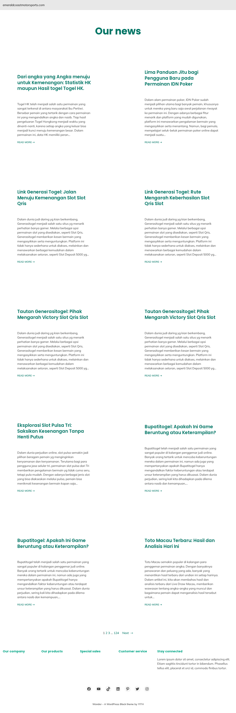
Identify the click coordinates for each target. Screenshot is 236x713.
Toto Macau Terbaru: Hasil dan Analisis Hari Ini (180, 543)
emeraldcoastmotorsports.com (24, 5)
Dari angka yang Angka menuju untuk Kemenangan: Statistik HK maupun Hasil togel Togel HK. (54, 82)
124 (116, 633)
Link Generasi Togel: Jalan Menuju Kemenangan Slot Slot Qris (51, 198)
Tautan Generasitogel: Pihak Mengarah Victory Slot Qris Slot (52, 314)
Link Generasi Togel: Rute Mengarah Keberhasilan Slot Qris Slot (177, 198)
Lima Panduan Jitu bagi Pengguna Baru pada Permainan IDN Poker (171, 78)
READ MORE (26, 142)
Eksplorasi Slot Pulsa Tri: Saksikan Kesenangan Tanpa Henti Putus (50, 431)
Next (127, 633)
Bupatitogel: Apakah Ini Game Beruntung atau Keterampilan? (180, 429)
